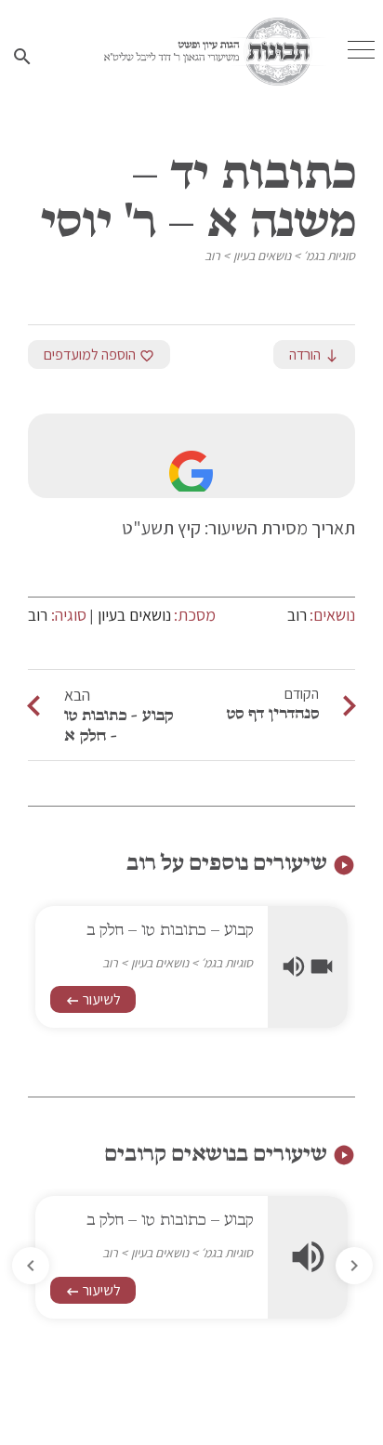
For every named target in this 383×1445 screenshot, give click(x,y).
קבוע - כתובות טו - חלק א (118, 724)
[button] (30, 1265)
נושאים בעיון (262, 255)
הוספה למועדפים (99, 354)
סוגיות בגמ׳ (329, 255)
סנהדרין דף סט (273, 713)
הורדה (314, 354)
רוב (212, 255)
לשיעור (93, 999)
